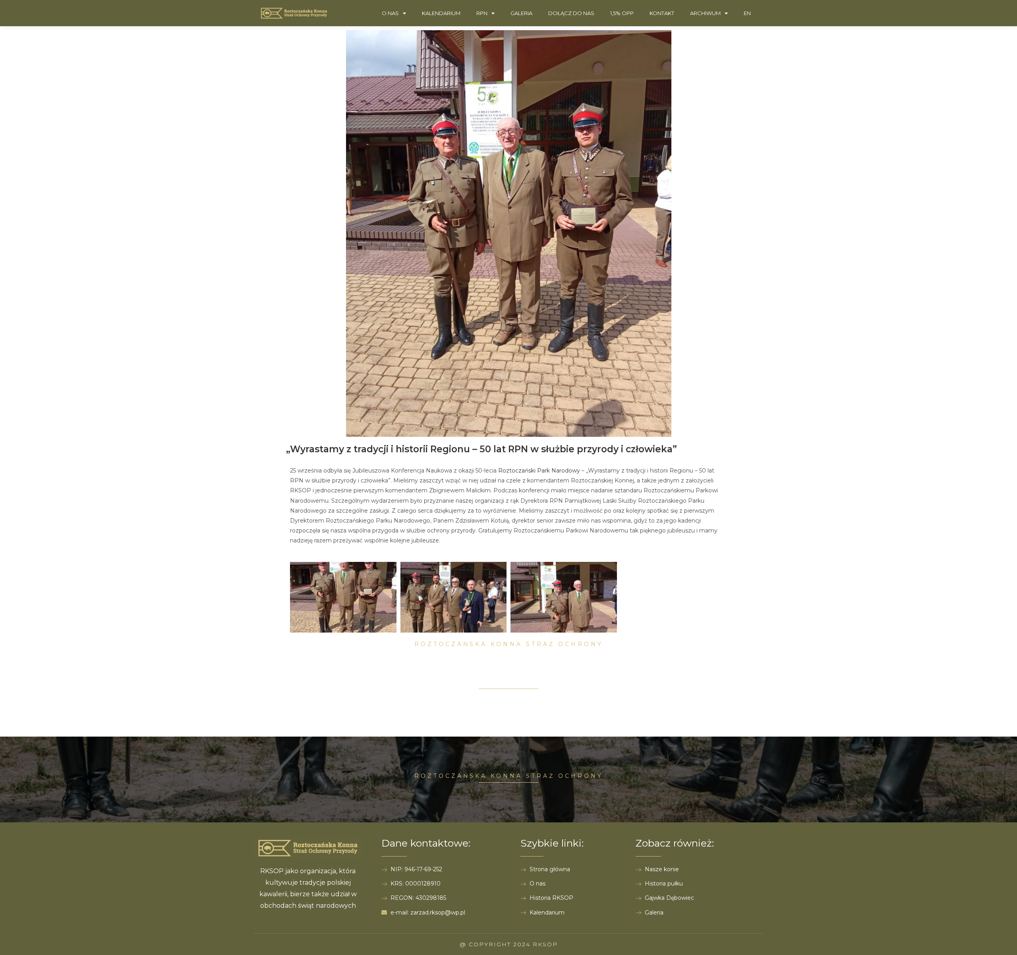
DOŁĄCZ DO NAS (571, 13)
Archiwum (705, 13)
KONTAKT (662, 13)
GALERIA (521, 13)
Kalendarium (441, 13)
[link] (539, 470)
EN (747, 13)
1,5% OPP (622, 13)
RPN (481, 13)
